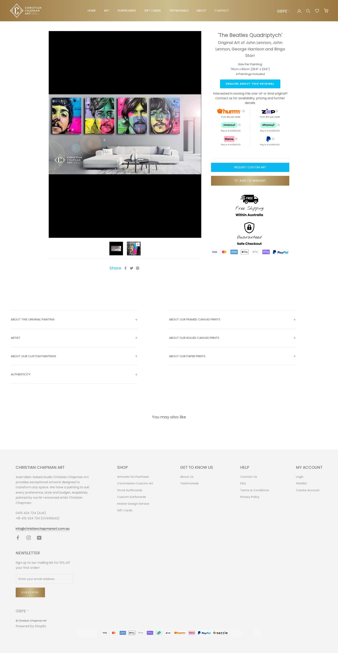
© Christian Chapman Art (31, 620)
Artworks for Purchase (133, 477)
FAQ (243, 483)
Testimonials (189, 483)
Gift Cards (124, 510)
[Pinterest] (137, 268)
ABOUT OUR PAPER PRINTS (187, 356)
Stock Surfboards (129, 490)
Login (299, 477)
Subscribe (30, 592)
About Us (186, 477)
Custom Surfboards (131, 497)
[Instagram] (28, 537)
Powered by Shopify (31, 626)
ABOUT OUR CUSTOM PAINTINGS (33, 356)
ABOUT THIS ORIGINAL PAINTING (33, 319)
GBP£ (282, 11)
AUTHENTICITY (21, 374)
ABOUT (201, 10)
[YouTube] (39, 537)
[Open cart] (326, 10)
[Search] (308, 11)
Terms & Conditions (254, 490)
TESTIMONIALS (178, 10)
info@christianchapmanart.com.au (42, 528)
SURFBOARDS (127, 10)
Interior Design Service (133, 504)
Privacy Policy (249, 497)
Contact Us (248, 477)
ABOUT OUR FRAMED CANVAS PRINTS (194, 319)
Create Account (308, 490)
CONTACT (222, 10)
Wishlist (301, 483)
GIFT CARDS (152, 10)
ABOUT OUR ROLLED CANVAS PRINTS (194, 338)
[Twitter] (131, 268)
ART (106, 10)
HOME (92, 10)
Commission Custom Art (135, 483)
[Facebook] (125, 268)
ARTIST (15, 338)
